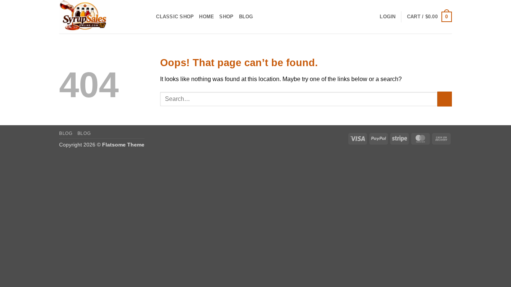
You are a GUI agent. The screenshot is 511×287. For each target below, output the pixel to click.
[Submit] (444, 99)
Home (206, 16)
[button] (387, 16)
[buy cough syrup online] (96, 17)
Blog (246, 16)
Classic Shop (175, 16)
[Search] (148, 17)
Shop (226, 16)
